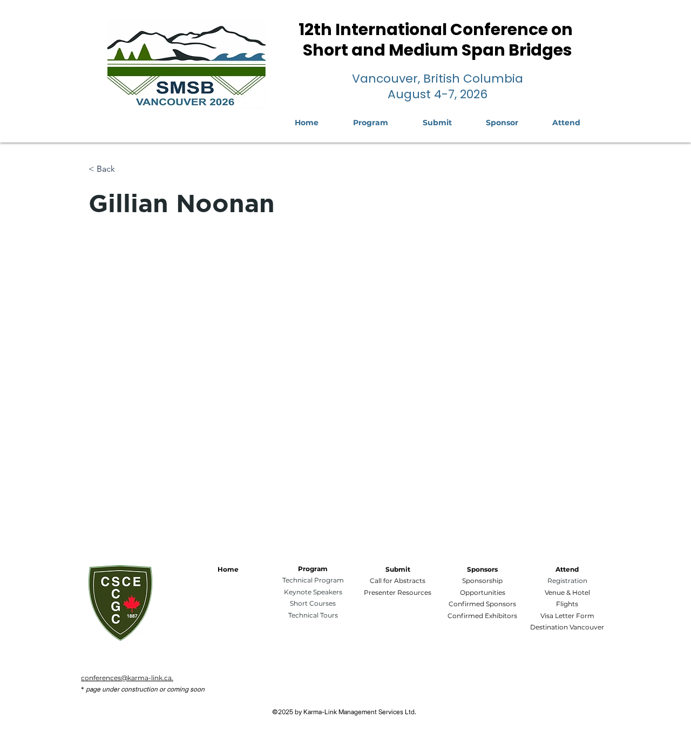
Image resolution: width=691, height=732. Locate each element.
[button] (566, 122)
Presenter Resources (397, 592)
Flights (567, 604)
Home (228, 569)
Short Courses (313, 603)
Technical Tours (313, 615)
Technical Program (313, 580)
